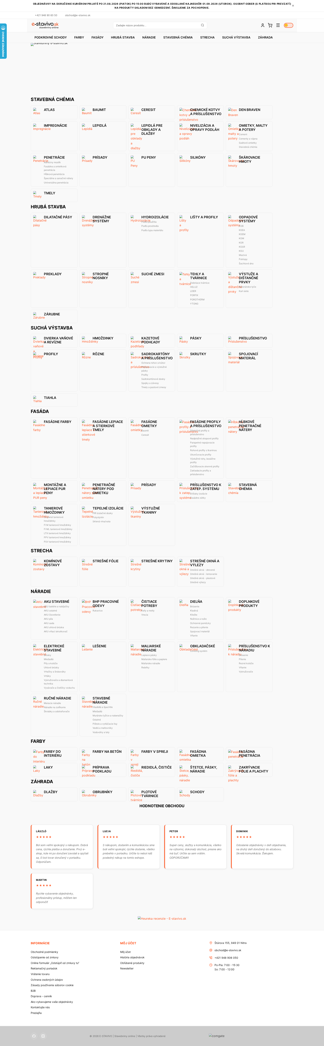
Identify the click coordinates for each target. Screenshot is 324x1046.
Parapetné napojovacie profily (202, 444)
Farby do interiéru (53, 754)
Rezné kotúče (246, 663)
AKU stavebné (56, 602)
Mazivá (243, 255)
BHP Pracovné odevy (106, 604)
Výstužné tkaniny (150, 510)
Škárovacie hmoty (249, 159)
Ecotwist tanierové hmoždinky (53, 519)
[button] (160, 25)
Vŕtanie (194, 635)
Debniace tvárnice (199, 282)
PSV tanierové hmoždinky (57, 541)
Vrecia (144, 614)
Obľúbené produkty (132, 963)
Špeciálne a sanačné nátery (58, 178)
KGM (241, 238)
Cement (243, 134)
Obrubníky (102, 792)
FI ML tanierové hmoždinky (58, 529)
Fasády (98, 37)
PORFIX (194, 295)
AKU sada (49, 623)
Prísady (100, 157)
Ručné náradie (57, 698)
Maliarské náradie (151, 648)
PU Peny (148, 157)
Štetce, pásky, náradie (203, 769)
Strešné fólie (105, 561)
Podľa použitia (149, 221)
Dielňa (196, 602)
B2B (33, 990)
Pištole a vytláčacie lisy (105, 723)
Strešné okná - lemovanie (203, 574)
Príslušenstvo (253, 338)
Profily (51, 354)
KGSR (242, 246)
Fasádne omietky (149, 424)
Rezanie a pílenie (199, 627)
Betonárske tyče (247, 286)
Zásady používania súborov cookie (52, 985)
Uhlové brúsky (51, 667)
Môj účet (125, 951)
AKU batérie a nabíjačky (56, 606)
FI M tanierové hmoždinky (57, 525)
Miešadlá (48, 659)
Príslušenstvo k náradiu (254, 648)
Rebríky (145, 667)
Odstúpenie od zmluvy (44, 957)
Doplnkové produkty (249, 604)
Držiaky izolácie (198, 493)
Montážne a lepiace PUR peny (55, 489)
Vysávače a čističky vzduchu (59, 687)
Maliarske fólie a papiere (154, 659)
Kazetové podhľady (150, 340)
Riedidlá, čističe (156, 767)
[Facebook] (34, 1036)
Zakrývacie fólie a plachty (253, 769)
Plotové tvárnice (149, 794)
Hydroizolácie (155, 217)
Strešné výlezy (198, 582)
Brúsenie (194, 606)
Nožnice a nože (198, 618)
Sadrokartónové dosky (153, 379)
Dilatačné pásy (58, 217)
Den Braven (249, 110)
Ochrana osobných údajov (47, 979)
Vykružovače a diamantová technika (58, 682)
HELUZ (194, 287)
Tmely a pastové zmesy (153, 387)
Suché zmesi (152, 274)
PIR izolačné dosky (103, 513)
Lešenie (99, 646)
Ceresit (148, 110)
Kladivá (194, 610)
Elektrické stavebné (54, 648)
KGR (241, 242)
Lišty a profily (204, 217)
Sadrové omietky (248, 142)
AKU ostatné (50, 610)
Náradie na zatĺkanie (55, 707)
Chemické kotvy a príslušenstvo (205, 112)
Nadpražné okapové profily (204, 438)
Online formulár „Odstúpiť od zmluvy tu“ (55, 963)
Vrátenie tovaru (40, 974)
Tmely (49, 193)
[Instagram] (43, 1036)
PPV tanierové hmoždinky (57, 537)
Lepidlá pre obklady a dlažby (152, 130)
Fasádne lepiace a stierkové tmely (108, 426)
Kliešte (193, 614)
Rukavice (98, 610)
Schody (197, 792)
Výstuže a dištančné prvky (248, 278)
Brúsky (47, 655)
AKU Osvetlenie (52, 614)
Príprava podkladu (102, 769)
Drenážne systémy (102, 219)
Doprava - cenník (41, 996)
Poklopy (243, 259)
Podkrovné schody (50, 37)
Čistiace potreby (149, 604)
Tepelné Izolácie (108, 508)
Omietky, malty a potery (253, 128)
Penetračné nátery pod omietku (104, 489)
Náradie (149, 37)
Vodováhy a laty (101, 732)
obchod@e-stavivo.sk (227, 950)
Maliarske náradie (150, 663)
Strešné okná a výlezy (204, 563)
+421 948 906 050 (226, 957)
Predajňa (36, 1012)
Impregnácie (55, 125)
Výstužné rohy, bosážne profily (202, 460)
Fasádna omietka (198, 754)
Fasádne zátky (198, 497)
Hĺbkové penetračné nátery (250, 426)
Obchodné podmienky (44, 951)
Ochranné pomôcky (200, 623)
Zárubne (52, 314)
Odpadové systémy (248, 219)
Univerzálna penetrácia (56, 182)
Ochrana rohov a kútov (153, 362)
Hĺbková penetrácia (54, 174)
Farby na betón (107, 752)
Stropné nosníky (101, 276)
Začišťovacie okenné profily (204, 466)
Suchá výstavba (236, 37)
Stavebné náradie (101, 700)
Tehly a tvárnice (198, 276)
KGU (241, 250)
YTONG (194, 303)
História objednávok (132, 957)
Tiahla (50, 398)
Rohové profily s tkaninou (203, 450)
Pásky (196, 338)
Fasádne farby (57, 422)
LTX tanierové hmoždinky (57, 533)
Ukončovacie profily (200, 454)
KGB (241, 226)
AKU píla (48, 618)
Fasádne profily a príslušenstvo (205, 424)
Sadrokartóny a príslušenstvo (157, 356)
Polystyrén (98, 517)
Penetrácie (54, 157)
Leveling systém (198, 651)
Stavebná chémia (178, 37)
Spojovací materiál (248, 356)
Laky (48, 767)
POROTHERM (197, 299)
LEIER (193, 291)
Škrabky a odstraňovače (57, 711)
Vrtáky (47, 675)
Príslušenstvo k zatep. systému (205, 487)
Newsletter (127, 968)
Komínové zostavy (53, 563)
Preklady (53, 274)
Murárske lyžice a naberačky (108, 715)
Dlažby (51, 792)
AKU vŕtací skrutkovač (56, 631)
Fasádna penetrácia (249, 754)
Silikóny (198, 157)
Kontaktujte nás (40, 1007)
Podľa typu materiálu (152, 230)
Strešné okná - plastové (202, 578)
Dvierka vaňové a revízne (58, 340)
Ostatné (97, 719)
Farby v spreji (154, 752)
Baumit (99, 110)
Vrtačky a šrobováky (55, 671)
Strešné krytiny (157, 561)
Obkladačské (202, 646)
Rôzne (98, 354)
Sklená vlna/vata (101, 521)
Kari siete (244, 291)
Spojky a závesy (150, 383)
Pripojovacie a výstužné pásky (154, 368)
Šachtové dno (246, 263)
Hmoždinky (103, 338)
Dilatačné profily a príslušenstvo (199, 432)
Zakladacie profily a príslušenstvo (200, 472)
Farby (79, 37)
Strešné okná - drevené (202, 569)
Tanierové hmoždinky (54, 510)
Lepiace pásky (149, 655)
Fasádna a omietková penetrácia (55, 168)
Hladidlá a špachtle (103, 707)
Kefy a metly (147, 610)
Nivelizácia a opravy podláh (204, 128)
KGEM (242, 234)
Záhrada (265, 37)
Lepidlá (99, 125)
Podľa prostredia (150, 226)
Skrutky (198, 354)
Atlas (49, 110)
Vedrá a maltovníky (103, 727)
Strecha (207, 37)
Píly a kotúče (51, 663)
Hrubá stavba (123, 37)
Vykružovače (246, 671)
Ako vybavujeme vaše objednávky (52, 1001)
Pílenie (242, 659)
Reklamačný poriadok (44, 968)
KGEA (242, 230)
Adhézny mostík (52, 162)
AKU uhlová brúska (54, 627)
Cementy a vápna (248, 138)
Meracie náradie (52, 703)
